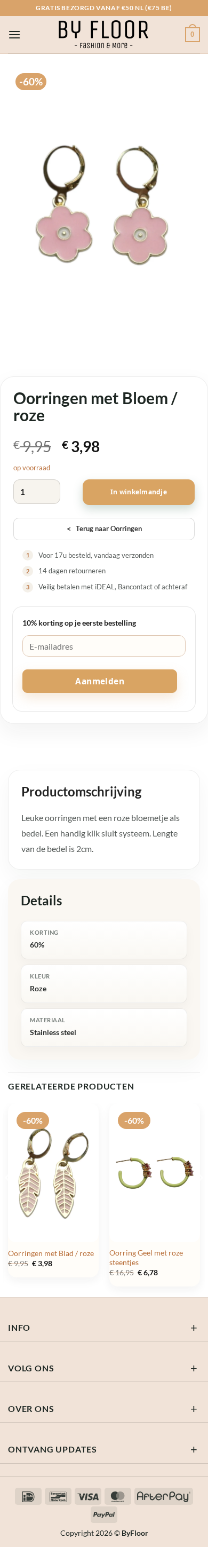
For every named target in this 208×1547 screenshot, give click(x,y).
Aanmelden (99, 681)
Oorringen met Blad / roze (51, 1253)
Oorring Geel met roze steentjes (146, 1258)
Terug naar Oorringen (104, 528)
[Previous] (8, 1199)
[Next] (199, 1199)
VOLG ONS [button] (31, 1368)
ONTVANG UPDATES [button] (52, 1449)
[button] (14, 34)
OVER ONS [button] (31, 1408)
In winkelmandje (138, 491)
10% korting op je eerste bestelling (79, 622)
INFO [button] (19, 1327)
